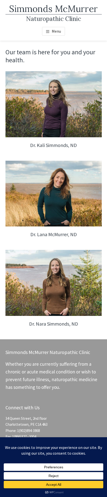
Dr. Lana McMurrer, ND (53, 234)
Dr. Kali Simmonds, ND (53, 145)
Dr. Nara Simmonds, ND (53, 324)
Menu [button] (56, 31)
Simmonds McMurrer (53, 8)
